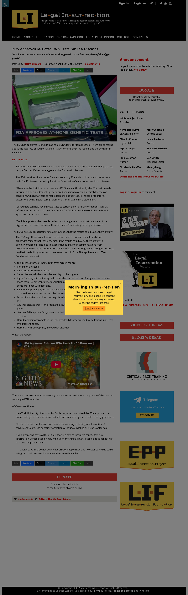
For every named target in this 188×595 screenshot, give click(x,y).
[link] (94, 283)
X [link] (120, 283)
